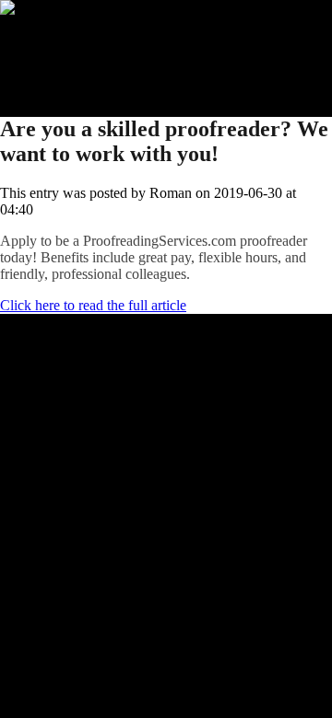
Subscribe (65, 57)
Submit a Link (78, 41)
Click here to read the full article (93, 305)
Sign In (58, 74)
